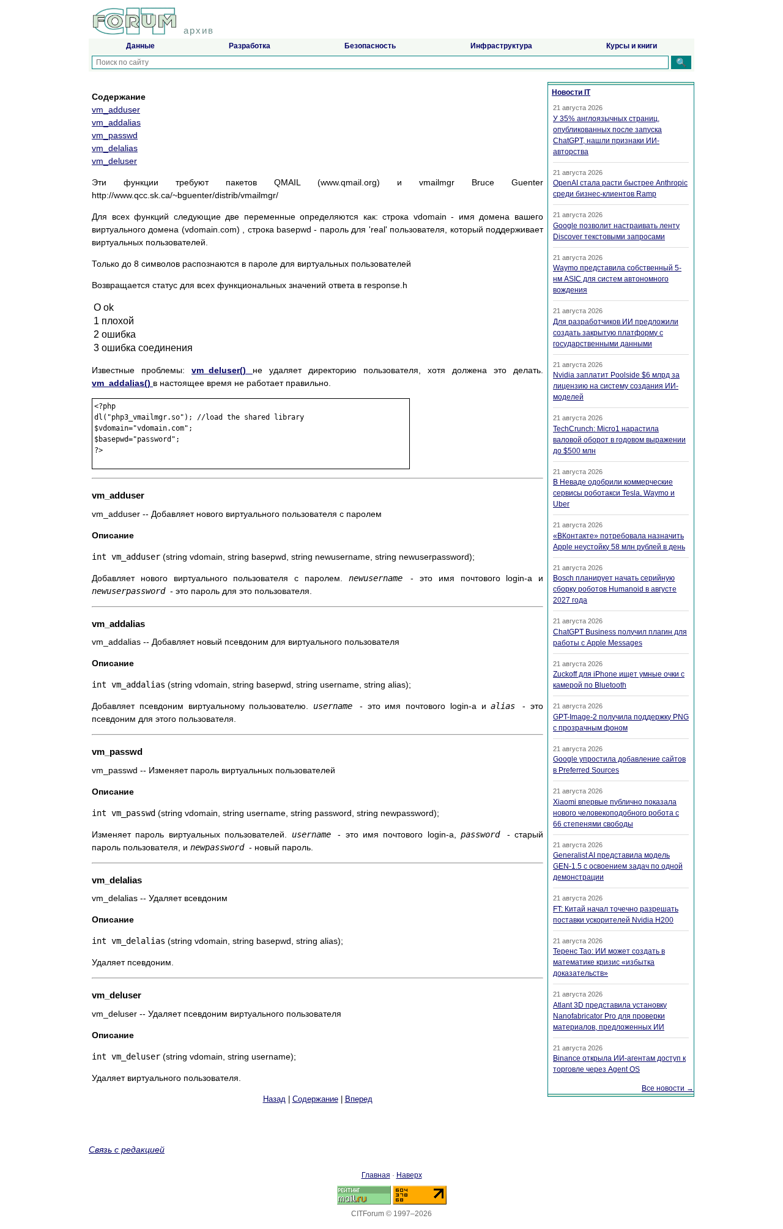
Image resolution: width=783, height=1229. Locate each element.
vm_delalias (115, 148)
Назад (274, 1099)
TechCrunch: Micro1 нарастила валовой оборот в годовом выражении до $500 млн (619, 440)
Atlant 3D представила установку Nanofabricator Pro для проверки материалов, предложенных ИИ (610, 1016)
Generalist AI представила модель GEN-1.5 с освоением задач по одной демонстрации (618, 866)
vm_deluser (114, 161)
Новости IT (571, 92)
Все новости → (668, 1088)
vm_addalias (116, 122)
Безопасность (370, 46)
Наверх (409, 1175)
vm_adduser (116, 109)
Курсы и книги (631, 46)
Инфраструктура (501, 46)
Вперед (359, 1099)
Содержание (315, 1099)
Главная (376, 1175)
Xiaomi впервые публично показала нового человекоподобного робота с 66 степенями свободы (616, 813)
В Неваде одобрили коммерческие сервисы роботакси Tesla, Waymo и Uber (614, 493)
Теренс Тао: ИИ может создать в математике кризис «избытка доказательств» (609, 962)
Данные (140, 46)
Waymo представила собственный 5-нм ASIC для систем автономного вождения (617, 279)
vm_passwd (115, 135)
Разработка (249, 46)
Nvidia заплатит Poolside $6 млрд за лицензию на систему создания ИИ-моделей (616, 386)
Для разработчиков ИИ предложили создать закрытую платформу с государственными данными (615, 332)
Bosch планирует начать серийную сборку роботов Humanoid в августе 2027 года (615, 589)
